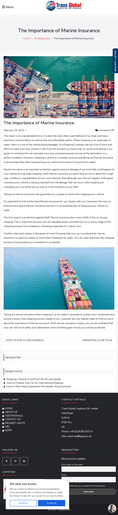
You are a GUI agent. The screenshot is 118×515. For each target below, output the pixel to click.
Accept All (51, 503)
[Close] (67, 480)
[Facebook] (7, 461)
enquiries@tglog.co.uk (79, 436)
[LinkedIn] (24, 461)
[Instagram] (15, 461)
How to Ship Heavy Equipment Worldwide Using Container (38, 386)
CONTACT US (12, 419)
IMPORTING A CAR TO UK (97, 340)
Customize (23, 503)
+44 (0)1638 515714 (81, 431)
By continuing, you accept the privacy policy (84, 485)
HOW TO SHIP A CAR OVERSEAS (25, 340)
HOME (9, 408)
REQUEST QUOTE (15, 423)
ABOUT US (11, 412)
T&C (7, 426)
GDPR (8, 430)
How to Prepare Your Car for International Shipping (34, 383)
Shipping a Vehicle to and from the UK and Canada (33, 379)
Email (63, 475)
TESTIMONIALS (14, 415)
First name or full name (72, 464)
